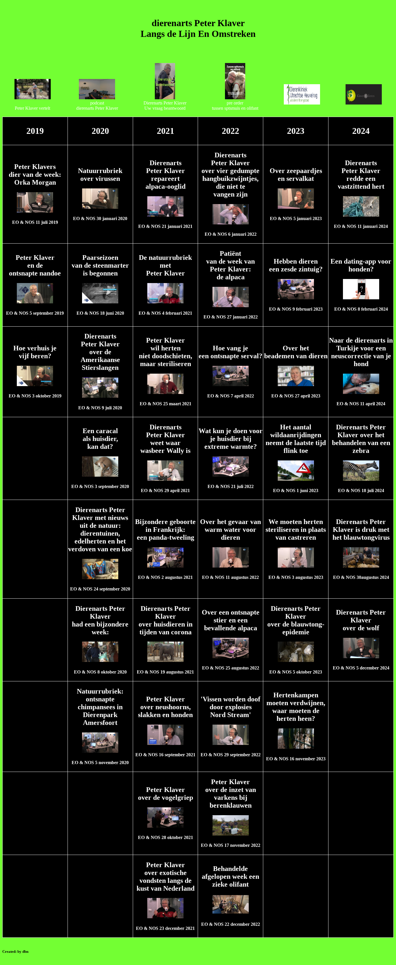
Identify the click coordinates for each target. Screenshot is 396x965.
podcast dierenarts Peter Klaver (97, 105)
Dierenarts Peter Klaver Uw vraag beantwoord (164, 105)
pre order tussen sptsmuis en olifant (235, 105)
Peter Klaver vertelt (32, 108)
